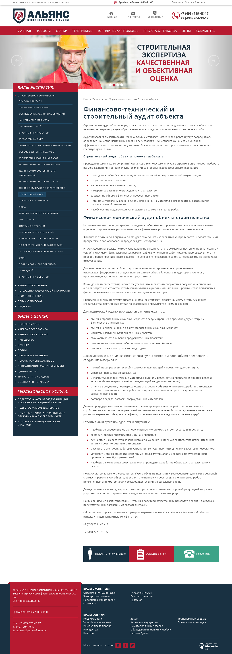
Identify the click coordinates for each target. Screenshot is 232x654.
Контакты (134, 16)
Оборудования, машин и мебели (41, 366)
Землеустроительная (32, 285)
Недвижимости (29, 324)
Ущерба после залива (33, 329)
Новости (43, 31)
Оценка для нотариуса (33, 381)
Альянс (41, 16)
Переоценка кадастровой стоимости (44, 290)
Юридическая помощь (118, 31)
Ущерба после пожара (33, 334)
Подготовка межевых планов (38, 407)
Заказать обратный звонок (188, 2)
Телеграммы (82, 31)
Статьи (61, 31)
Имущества (26, 339)
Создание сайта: (208, 646)
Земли (22, 350)
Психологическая (30, 296)
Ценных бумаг (28, 371)
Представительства (160, 31)
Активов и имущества (33, 355)
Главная (112, 16)
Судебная (24, 306)
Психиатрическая (30, 301)
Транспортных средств (34, 376)
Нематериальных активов (36, 360)
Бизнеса (23, 345)
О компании (155, 16)
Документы (206, 31)
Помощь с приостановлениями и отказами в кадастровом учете (41, 415)
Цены (186, 31)
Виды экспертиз (100, 99)
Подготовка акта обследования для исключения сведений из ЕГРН (43, 401)
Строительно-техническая (36, 95)
